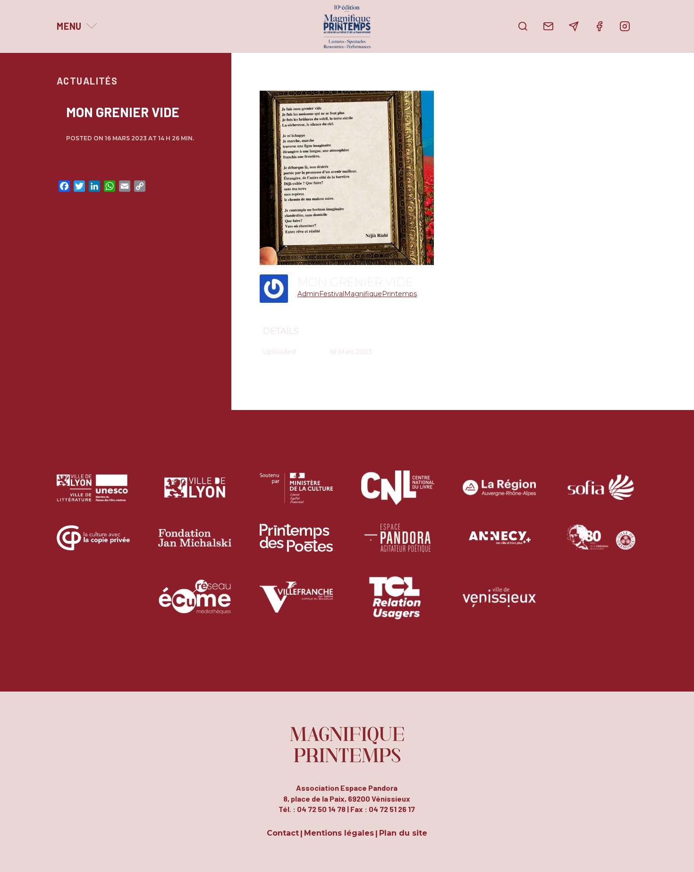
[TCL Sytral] (397, 603)
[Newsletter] (573, 26)
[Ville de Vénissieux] (499, 603)
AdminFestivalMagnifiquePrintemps (357, 294)
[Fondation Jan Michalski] (194, 544)
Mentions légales (339, 833)
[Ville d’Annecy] (499, 544)
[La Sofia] (600, 494)
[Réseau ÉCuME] (194, 603)
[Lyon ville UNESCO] (93, 494)
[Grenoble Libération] (600, 544)
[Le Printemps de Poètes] (296, 544)
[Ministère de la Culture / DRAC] (296, 494)
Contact (283, 833)
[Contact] (548, 26)
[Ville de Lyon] (194, 494)
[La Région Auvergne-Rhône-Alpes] (499, 494)
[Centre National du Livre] (397, 494)
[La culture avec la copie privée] (93, 544)
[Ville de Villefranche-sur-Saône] (296, 603)
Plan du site (403, 833)
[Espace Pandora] (397, 544)
